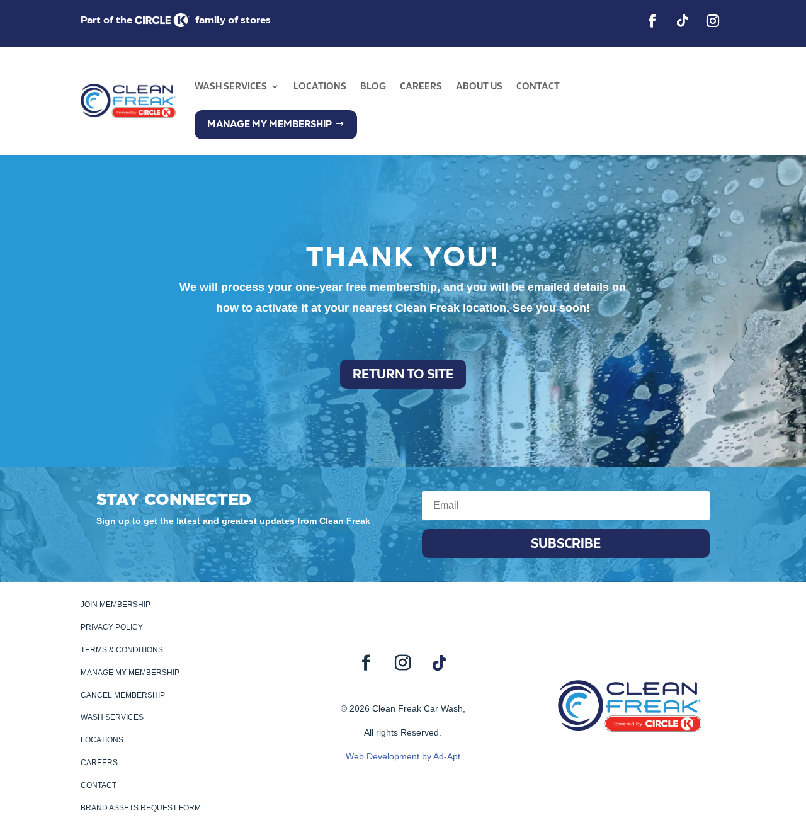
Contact (538, 86)
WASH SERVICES (112, 717)
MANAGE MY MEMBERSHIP (130, 672)
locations (319, 86)
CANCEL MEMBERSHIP (123, 695)
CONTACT (98, 785)
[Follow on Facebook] (652, 20)
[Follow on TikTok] (682, 20)
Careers (421, 86)
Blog (373, 86)
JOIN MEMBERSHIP (115, 604)
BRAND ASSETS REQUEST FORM (141, 808)
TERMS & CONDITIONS (122, 649)
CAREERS (99, 762)
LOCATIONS (102, 740)
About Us (479, 86)
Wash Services (231, 86)
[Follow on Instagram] (712, 20)
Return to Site (403, 374)
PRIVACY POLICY (112, 627)
